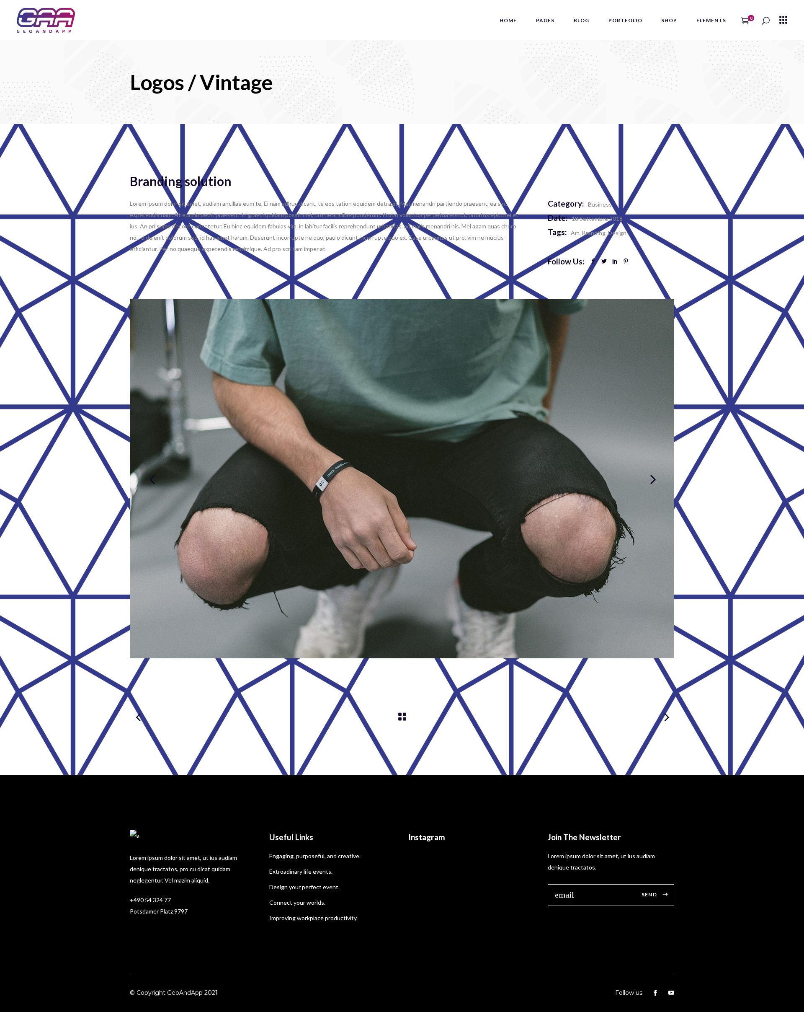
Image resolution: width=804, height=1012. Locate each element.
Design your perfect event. (304, 886)
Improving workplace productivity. (313, 917)
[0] (745, 20)
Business (600, 204)
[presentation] (152, 479)
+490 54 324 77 (150, 899)
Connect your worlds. (297, 902)
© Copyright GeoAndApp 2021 (174, 992)
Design (617, 232)
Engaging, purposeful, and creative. (315, 855)
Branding (594, 232)
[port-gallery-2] (402, 478)
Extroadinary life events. (300, 871)
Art (575, 232)
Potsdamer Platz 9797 (159, 911)
